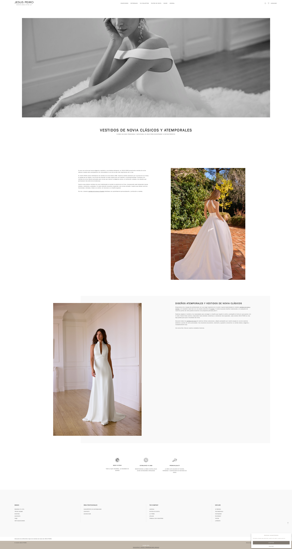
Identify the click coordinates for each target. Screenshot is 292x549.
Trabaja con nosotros (156, 518)
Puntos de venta (156, 3)
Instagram (218, 514)
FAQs (16, 518)
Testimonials (219, 511)
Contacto (17, 516)
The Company (153, 505)
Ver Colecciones (20, 521)
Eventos (17, 514)
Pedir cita (146, 545)
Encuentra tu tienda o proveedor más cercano (146, 547)
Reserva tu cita (19, 509)
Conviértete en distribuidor (92, 509)
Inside (165, 3)
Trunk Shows (19, 511)
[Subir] (288, 523)
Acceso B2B (87, 514)
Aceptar (271, 542)
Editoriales (134, 3)
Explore (218, 505)
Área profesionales (90, 505)
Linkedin (217, 521)
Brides (17, 505)
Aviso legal (271, 546)
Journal (172, 3)
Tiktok (217, 518)
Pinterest (218, 516)
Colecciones (124, 3)
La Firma (152, 514)
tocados (212, 309)
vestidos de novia (191, 321)
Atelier (151, 516)
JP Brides (218, 509)
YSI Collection (144, 3)
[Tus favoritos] (268, 3)
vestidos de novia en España (96, 191)
